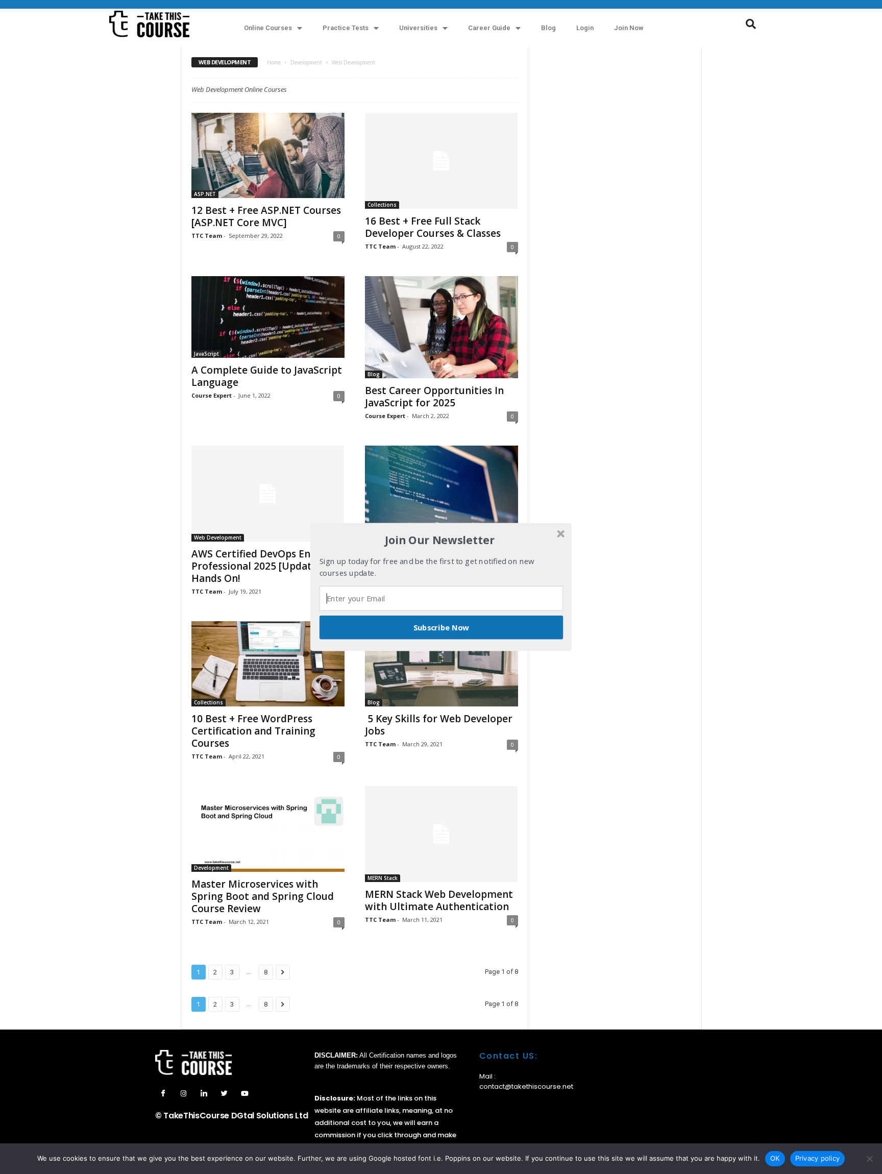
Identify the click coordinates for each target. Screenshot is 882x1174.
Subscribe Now (441, 627)
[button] (440, 540)
